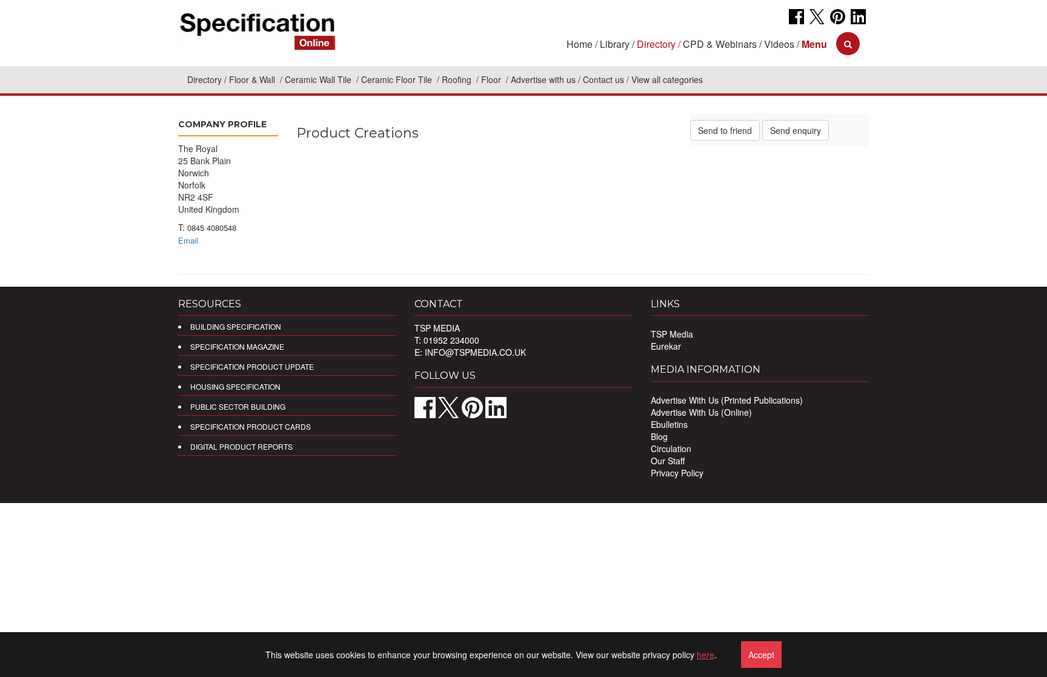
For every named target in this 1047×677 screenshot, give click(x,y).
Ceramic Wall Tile (319, 79)
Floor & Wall (253, 79)
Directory (204, 79)
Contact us (603, 79)
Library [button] (615, 44)
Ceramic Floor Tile (397, 79)
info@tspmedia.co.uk (475, 352)
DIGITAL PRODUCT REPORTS (241, 446)
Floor (492, 79)
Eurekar (666, 346)
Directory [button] (656, 44)
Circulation (671, 448)
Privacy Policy (677, 473)
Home (580, 44)
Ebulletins (669, 424)
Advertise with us (543, 79)
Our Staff (668, 461)
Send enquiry (795, 130)
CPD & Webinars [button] (720, 44)
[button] (814, 44)
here (705, 655)
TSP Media (672, 334)
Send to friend (725, 130)
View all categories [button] (667, 79)
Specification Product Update (252, 366)
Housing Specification (235, 386)
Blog (659, 436)
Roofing (458, 79)
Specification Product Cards (250, 426)
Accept (761, 655)
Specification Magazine (237, 346)
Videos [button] (779, 44)
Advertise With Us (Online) (701, 412)
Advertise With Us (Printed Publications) (727, 400)
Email (188, 240)
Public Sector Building (237, 406)
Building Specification (235, 326)
